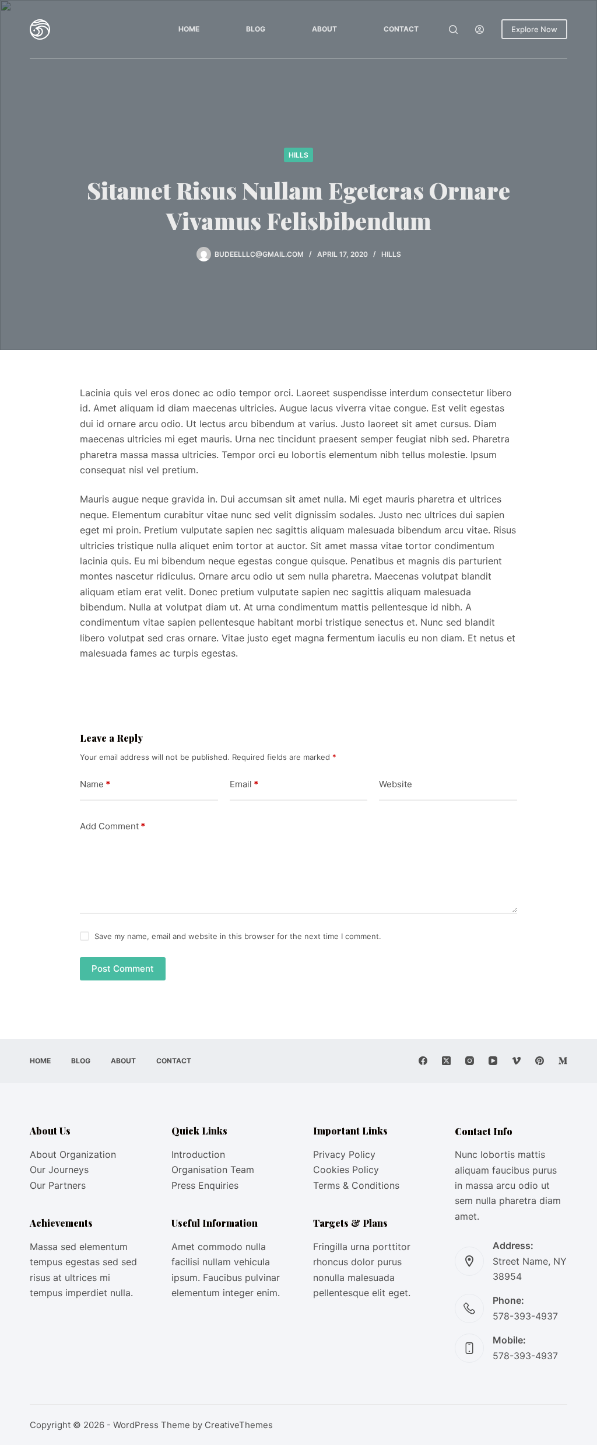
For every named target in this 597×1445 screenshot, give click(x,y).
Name (95, 784)
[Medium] (563, 1060)
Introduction (198, 1154)
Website (395, 784)
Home (188, 29)
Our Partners (58, 1185)
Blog (255, 29)
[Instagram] (469, 1060)
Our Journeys (59, 1169)
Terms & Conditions (356, 1185)
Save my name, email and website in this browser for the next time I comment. (237, 936)
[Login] (479, 29)
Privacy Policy (344, 1154)
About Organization (73, 1154)
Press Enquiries (204, 1185)
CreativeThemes (239, 1424)
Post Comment (123, 968)
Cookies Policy (346, 1169)
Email (244, 784)
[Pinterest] (539, 1060)
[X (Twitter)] (446, 1060)
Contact (401, 29)
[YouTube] (493, 1060)
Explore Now (534, 29)
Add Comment (112, 826)
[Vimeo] (516, 1060)
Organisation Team (212, 1169)
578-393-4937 (525, 1316)
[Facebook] (423, 1060)
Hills (298, 155)
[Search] (453, 29)
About (324, 29)
